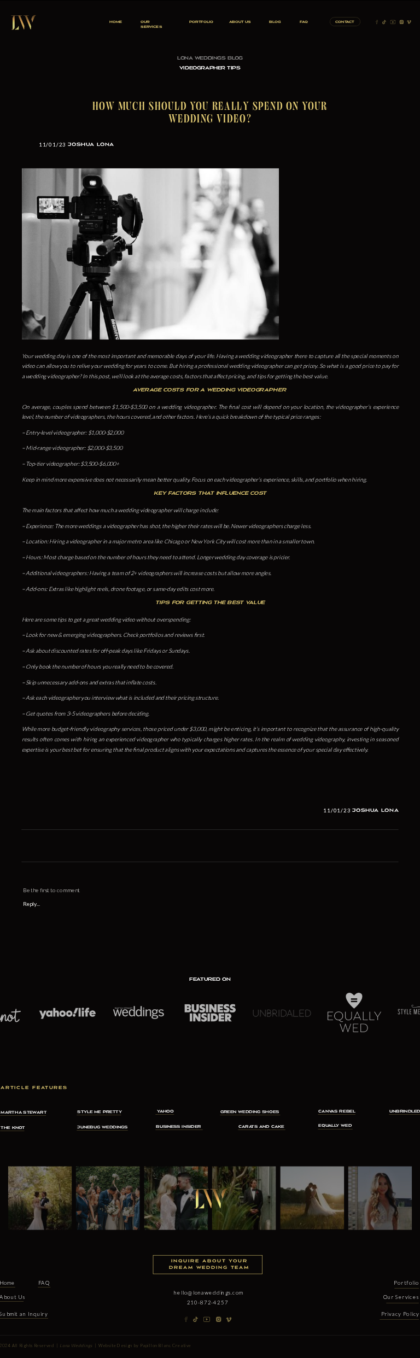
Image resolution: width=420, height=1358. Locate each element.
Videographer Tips (209, 68)
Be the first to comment (51, 890)
